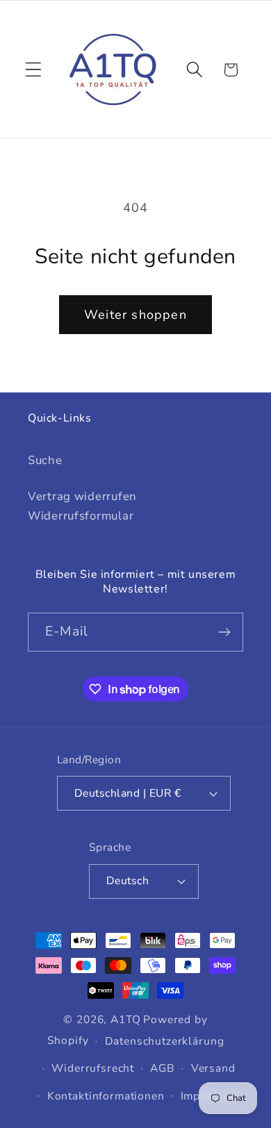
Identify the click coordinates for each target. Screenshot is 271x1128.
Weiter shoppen (135, 314)
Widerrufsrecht (92, 1068)
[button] (33, 69)
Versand (213, 1068)
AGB (162, 1068)
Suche (45, 460)
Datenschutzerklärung (164, 1041)
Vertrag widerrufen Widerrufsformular (82, 506)
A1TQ (125, 1019)
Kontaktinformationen (106, 1096)
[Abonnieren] (224, 632)
